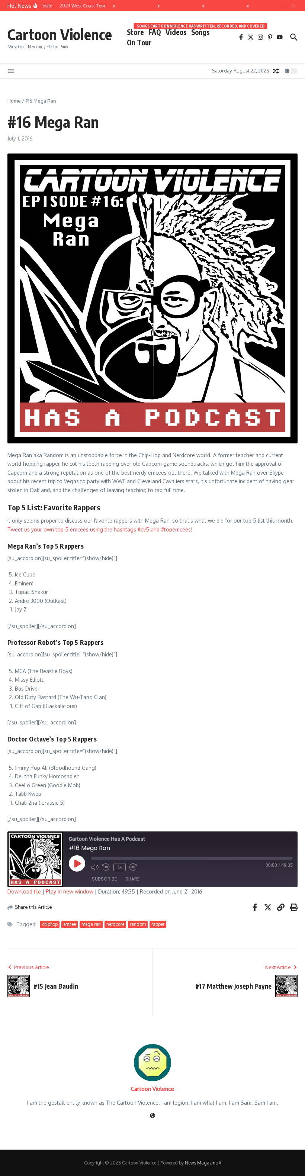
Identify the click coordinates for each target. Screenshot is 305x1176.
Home (14, 101)
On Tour (139, 42)
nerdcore (115, 924)
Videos (176, 32)
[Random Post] (276, 71)
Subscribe (104, 879)
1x (120, 867)
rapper (157, 924)
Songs (200, 31)
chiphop (50, 924)
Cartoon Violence (59, 34)
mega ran (91, 924)
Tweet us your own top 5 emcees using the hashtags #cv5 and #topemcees (99, 529)
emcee (69, 924)
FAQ (154, 32)
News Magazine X (203, 1163)
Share (132, 879)
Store (135, 32)
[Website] (152, 1116)
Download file (24, 891)
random (138, 924)
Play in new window (69, 891)
